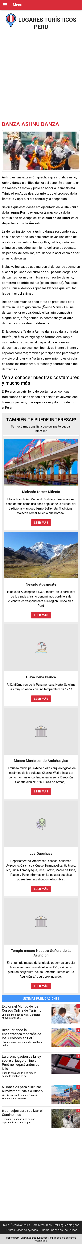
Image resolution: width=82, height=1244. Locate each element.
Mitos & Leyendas (27, 1230)
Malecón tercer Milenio (41, 492)
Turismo (44, 1230)
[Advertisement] (41, 74)
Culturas (10, 1230)
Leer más (41, 522)
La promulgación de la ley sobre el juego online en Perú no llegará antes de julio (21, 1062)
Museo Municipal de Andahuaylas (41, 760)
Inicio (6, 1225)
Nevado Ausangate (41, 584)
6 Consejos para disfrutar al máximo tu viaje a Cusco (22, 1089)
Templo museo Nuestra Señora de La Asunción (41, 952)
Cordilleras (38, 1225)
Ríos (49, 1225)
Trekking (58, 1225)
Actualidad (70, 1230)
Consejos (57, 1230)
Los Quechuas (41, 853)
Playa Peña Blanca (41, 677)
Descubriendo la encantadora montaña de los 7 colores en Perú (21, 1034)
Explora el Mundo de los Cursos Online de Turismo (22, 1008)
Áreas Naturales (20, 1225)
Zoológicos (72, 1225)
